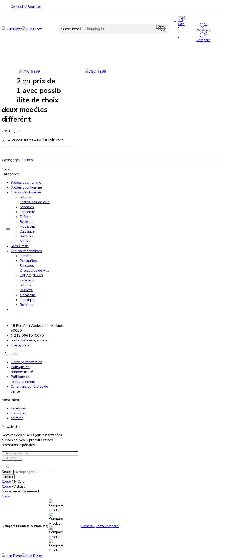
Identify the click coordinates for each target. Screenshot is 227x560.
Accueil (8, 51)
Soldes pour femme (146, 51)
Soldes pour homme (187, 51)
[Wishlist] (24, 74)
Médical (26, 241)
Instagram (18, 413)
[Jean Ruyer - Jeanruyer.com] (22, 28)
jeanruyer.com (21, 345)
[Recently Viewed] (8, 466)
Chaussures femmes (78, 51)
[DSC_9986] (95, 71)
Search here (70, 28)
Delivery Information (26, 362)
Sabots (25, 197)
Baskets (26, 221)
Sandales (27, 207)
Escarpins (27, 280)
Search (162, 26)
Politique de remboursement (23, 379)
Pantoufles (28, 260)
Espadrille (27, 211)
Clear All (88, 526)
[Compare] (24, 84)
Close (6, 169)
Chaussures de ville (35, 202)
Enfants (25, 216)
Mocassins (28, 226)
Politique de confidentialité (22, 369)
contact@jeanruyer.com (29, 340)
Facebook (18, 408)
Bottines (26, 159)
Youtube (17, 418)
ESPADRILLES (31, 275)
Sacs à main (113, 51)
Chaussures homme (38, 51)
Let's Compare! (107, 526)
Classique (27, 231)
